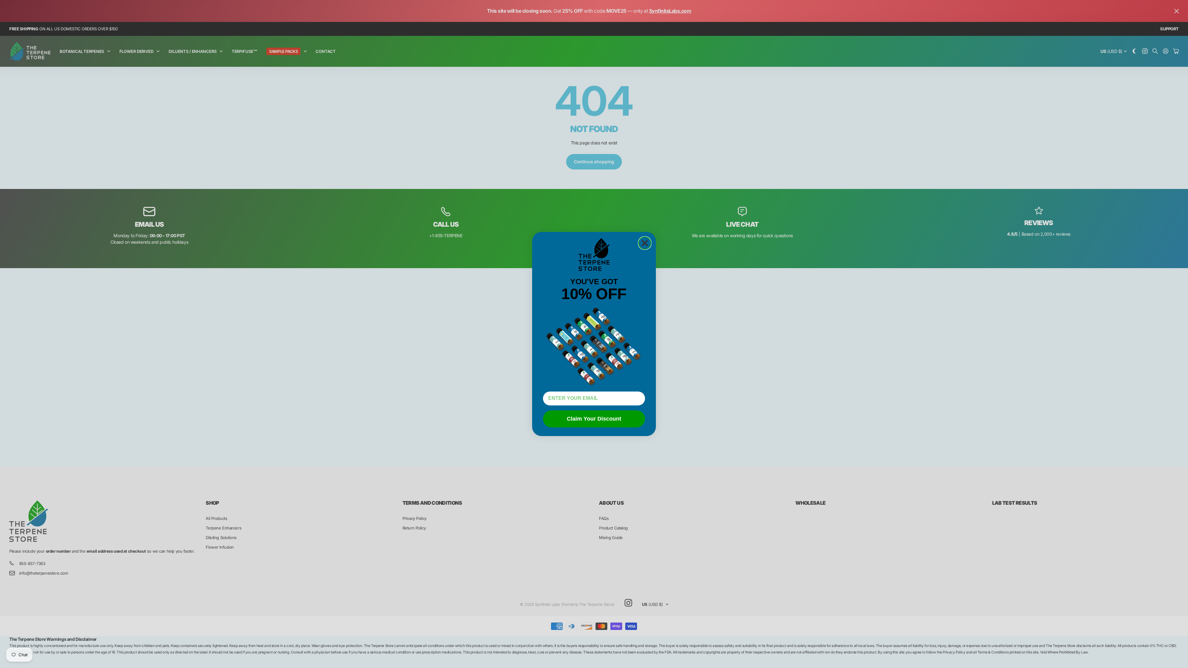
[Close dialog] (645, 243)
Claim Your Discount (594, 419)
